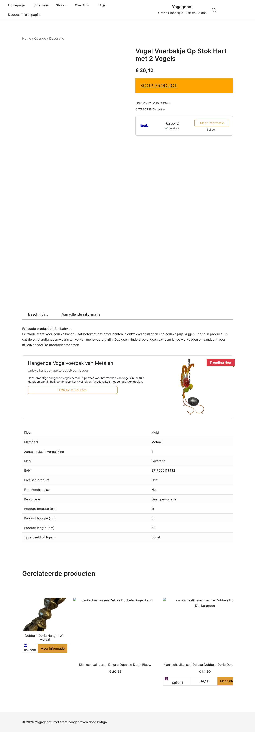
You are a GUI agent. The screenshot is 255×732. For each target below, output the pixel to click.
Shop (60, 5)
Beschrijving (38, 314)
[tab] (38, 314)
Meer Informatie (212, 123)
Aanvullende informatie (81, 314)
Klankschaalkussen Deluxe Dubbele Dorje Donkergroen (204, 665)
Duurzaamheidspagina (25, 15)
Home (26, 38)
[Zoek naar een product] (213, 10)
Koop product (158, 85)
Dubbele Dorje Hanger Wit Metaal (45, 637)
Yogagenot (182, 6)
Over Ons (83, 5)
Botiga (102, 722)
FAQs (102, 5)
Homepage (17, 5)
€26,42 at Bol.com (73, 390)
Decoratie (56, 38)
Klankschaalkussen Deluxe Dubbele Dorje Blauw (115, 665)
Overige (40, 38)
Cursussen (41, 5)
